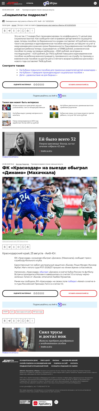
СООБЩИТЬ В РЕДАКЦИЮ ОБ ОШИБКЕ (64, 366)
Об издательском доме (29, 360)
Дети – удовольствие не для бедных (37, 75)
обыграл (43, 272)
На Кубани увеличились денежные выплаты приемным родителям (76, 106)
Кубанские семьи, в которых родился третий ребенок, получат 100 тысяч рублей (77, 114)
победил (72, 281)
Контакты (74, 363)
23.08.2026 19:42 (8, 164)
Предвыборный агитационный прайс (34, 366)
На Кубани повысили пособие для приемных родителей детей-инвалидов (57, 70)
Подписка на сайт (61, 363)
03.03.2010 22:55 (8, 10)
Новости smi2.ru (10, 157)
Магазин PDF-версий (69, 360)
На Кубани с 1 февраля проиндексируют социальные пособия (50, 72)
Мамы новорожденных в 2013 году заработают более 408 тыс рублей (26, 122)
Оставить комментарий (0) (78, 84)
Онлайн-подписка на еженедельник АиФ (35, 363)
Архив (14, 25)
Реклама (56, 360)
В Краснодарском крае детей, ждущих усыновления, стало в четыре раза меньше (29, 106)
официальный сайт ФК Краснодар (15, 241)
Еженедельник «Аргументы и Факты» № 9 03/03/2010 (56, 25)
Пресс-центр (45, 360)
